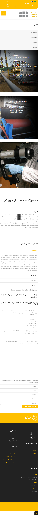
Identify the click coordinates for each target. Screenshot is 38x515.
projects (35, 47)
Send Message (30, 406)
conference (34, 37)
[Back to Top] (36, 513)
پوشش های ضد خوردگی (10, 462)
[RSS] (8, 1)
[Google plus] (8, 4)
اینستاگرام (34, 453)
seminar (35, 42)
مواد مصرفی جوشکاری (11, 456)
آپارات (35, 450)
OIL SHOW (34, 32)
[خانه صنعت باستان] (28, 14)
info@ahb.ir (27, 6)
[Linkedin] (8, 6)
